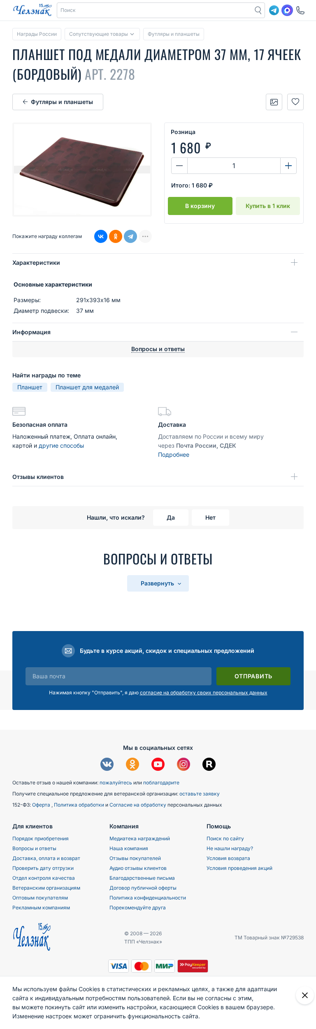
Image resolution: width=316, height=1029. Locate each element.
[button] (154, 10)
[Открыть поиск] (258, 10)
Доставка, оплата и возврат (46, 858)
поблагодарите (161, 782)
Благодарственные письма (142, 878)
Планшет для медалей (87, 387)
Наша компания (128, 848)
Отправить (253, 676)
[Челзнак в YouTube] (158, 765)
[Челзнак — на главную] (32, 10)
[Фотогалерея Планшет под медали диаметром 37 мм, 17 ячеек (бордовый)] (274, 102)
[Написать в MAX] (287, 10)
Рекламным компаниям (41, 907)
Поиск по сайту (225, 838)
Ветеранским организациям (46, 888)
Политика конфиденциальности (147, 898)
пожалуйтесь (116, 782)
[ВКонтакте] (100, 236)
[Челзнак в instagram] (183, 765)
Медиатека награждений (139, 838)
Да (171, 517)
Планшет (29, 387)
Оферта (41, 805)
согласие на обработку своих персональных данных (203, 692)
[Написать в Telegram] (274, 10)
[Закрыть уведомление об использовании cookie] (305, 995)
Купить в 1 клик (268, 205)
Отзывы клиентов (38, 476)
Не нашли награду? (230, 848)
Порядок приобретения (40, 838)
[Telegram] (130, 236)
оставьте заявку (199, 794)
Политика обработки (79, 805)
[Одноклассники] (115, 236)
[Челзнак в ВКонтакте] (107, 765)
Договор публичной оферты (143, 888)
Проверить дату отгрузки (43, 868)
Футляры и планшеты (62, 101)
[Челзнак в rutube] (209, 765)
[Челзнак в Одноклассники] (132, 765)
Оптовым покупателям (40, 898)
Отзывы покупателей (135, 858)
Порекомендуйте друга (137, 907)
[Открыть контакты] (300, 10)
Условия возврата (228, 858)
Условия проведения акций (239, 868)
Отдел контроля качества (43, 878)
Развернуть (158, 583)
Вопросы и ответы (34, 848)
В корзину (200, 205)
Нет (210, 517)
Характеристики (36, 262)
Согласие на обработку (138, 805)
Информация (31, 331)
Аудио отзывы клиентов (138, 868)
